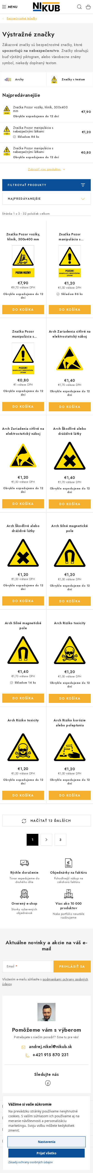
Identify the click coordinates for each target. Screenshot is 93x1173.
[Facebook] (48, 1083)
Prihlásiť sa (72, 966)
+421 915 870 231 (50, 1055)
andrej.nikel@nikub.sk (50, 1047)
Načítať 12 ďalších (50, 820)
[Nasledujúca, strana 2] (46, 840)
